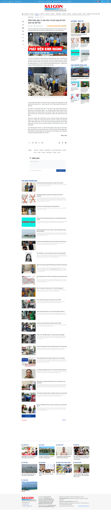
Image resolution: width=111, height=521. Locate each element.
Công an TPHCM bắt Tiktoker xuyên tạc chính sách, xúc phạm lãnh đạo (52, 405)
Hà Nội (35, 152)
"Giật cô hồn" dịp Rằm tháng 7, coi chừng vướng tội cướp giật (50, 334)
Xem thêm (99, 14)
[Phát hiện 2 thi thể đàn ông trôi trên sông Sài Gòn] (29, 210)
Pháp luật (36, 13)
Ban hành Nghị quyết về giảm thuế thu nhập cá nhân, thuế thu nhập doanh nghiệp (81, 458)
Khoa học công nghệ (92, 13)
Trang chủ (22, 14)
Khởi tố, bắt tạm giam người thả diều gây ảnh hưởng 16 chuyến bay (52, 264)
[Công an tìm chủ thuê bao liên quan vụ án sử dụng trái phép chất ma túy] (29, 222)
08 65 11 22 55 (25, 504)
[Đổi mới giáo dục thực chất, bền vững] (47, 468)
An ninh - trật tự (39, 17)
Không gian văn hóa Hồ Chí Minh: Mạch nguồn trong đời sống (29, 457)
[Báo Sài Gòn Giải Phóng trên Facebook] (96, 1)
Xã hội (31, 13)
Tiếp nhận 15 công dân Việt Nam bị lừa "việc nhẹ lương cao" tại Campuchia (51, 382)
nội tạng (43, 152)
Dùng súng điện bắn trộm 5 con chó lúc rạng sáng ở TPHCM (50, 311)
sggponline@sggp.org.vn (27, 505)
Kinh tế (42, 13)
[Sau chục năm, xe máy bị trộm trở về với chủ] (75, 84)
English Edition (41, 1)
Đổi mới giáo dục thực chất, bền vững (46, 474)
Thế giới (47, 13)
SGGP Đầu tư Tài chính (57, 1)
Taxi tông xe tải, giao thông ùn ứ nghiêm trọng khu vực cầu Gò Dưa (52, 393)
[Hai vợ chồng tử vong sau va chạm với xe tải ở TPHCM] (29, 303)
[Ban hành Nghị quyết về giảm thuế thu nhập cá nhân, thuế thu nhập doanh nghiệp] (81, 450)
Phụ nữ (84, 13)
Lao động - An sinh (76, 13)
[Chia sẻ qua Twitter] (23, 28)
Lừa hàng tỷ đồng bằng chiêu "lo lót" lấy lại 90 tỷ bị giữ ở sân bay (51, 369)
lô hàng (39, 152)
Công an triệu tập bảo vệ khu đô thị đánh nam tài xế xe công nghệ (52, 346)
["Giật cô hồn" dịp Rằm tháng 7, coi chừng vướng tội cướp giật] (29, 338)
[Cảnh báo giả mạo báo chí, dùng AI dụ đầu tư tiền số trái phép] (29, 362)
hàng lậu (64, 150)
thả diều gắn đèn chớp (55, 269)
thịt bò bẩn (36, 150)
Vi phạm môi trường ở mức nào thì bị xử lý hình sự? (85, 102)
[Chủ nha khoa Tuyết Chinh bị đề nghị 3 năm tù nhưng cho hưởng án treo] (85, 84)
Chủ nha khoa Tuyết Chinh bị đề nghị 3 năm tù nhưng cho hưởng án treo (85, 89)
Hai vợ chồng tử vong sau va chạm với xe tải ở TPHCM (49, 299)
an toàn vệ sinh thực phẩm (56, 150)
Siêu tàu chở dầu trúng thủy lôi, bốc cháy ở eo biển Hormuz (29, 474)
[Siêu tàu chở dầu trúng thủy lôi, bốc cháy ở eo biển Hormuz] (29, 468)
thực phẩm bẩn (47, 150)
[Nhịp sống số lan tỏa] (64, 468)
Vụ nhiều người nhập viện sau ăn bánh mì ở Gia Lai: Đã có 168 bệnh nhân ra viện (81, 475)
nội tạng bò (41, 150)
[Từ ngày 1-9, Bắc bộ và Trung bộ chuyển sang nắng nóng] (47, 450)
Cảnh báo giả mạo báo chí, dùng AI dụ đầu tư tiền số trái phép (51, 358)
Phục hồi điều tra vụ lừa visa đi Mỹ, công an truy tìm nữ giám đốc (51, 253)
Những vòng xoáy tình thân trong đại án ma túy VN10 (80, 79)
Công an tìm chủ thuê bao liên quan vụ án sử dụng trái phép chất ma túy (51, 219)
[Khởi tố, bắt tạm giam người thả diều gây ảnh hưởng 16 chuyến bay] (29, 268)
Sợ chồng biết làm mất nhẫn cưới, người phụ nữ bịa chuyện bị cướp (52, 276)
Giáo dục (52, 13)
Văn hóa (64, 13)
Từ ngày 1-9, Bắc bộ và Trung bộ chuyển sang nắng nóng (46, 457)
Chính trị (26, 13)
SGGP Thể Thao (48, 1)
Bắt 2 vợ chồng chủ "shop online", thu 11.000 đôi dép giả (49, 288)
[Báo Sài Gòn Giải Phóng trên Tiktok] (100, 1)
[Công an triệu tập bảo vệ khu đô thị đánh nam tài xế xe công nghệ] (29, 350)
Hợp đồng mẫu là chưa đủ (74, 101)
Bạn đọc (69, 13)
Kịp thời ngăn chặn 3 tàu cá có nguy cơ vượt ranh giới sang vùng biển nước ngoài (51, 230)
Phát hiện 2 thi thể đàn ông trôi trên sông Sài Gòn (48, 206)
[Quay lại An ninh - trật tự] (23, 44)
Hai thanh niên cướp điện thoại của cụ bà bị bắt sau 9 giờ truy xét (51, 241)
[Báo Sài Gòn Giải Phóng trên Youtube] (98, 1)
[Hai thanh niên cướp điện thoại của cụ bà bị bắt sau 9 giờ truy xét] (29, 245)
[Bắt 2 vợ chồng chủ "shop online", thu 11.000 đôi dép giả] (29, 292)
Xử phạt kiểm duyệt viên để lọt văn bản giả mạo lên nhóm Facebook (50, 195)
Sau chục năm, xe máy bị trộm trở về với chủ (74, 89)
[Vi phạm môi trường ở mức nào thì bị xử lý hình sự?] (85, 97)
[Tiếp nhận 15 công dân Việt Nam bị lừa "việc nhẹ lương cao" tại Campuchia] (29, 385)
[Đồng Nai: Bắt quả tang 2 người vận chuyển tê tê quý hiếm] (29, 187)
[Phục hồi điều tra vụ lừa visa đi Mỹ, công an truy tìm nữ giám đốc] (29, 257)
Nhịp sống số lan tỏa (61, 474)
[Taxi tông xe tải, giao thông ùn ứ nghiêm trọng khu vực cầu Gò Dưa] (29, 397)
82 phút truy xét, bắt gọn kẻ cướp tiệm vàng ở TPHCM (49, 323)
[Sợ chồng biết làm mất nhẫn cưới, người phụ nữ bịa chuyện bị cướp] (29, 280)
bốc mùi (58, 152)
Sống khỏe (58, 13)
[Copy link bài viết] (23, 37)
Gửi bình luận (62, 170)
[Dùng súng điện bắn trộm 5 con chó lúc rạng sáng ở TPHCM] (29, 315)
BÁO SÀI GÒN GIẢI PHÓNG (55, 7)
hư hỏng (54, 152)
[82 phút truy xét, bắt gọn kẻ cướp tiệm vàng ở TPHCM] (29, 327)
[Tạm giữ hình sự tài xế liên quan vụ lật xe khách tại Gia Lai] (64, 450)
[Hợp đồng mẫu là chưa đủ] (75, 97)
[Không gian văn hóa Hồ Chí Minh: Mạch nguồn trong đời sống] (29, 450)
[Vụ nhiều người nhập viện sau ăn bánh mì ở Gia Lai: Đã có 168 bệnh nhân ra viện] (81, 468)
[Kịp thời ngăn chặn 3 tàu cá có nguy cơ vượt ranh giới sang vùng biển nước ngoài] (29, 233)
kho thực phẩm (49, 152)
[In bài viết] (23, 34)
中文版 (64, 1)
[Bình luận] (23, 41)
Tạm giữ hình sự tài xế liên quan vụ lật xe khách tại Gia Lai (63, 457)
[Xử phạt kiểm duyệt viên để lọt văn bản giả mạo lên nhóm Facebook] (29, 198)
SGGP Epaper (69, 1)
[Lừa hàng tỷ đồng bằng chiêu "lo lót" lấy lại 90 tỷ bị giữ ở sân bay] (29, 373)
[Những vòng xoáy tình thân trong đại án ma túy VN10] (80, 72)
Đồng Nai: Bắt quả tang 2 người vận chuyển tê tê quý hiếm (50, 183)
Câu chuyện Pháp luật (79, 65)
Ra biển (23, 491)
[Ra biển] (29, 486)
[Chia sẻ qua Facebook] (23, 24)
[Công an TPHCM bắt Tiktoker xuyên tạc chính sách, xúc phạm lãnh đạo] (29, 408)
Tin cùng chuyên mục (29, 181)
